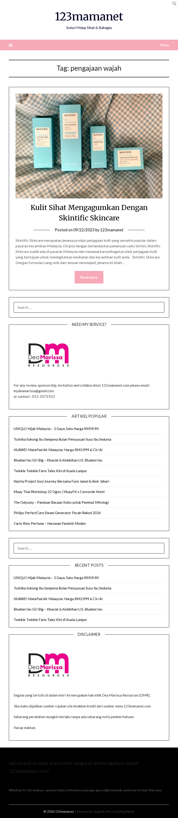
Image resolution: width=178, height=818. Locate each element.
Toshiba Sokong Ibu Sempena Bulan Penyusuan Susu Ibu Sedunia (62, 439)
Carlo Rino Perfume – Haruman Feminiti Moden (50, 523)
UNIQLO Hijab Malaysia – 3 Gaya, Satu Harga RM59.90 (56, 429)
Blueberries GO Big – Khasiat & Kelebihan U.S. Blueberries (58, 460)
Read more (89, 277)
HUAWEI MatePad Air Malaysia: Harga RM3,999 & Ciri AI (58, 450)
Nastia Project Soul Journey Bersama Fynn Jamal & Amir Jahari (61, 481)
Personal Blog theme (120, 811)
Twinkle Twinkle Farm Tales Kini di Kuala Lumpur (50, 471)
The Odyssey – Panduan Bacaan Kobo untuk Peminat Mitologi (61, 502)
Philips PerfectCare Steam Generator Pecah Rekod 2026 (57, 513)
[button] (174, 4)
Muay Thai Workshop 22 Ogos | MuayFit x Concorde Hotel (59, 492)
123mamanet (89, 16)
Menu (164, 45)
